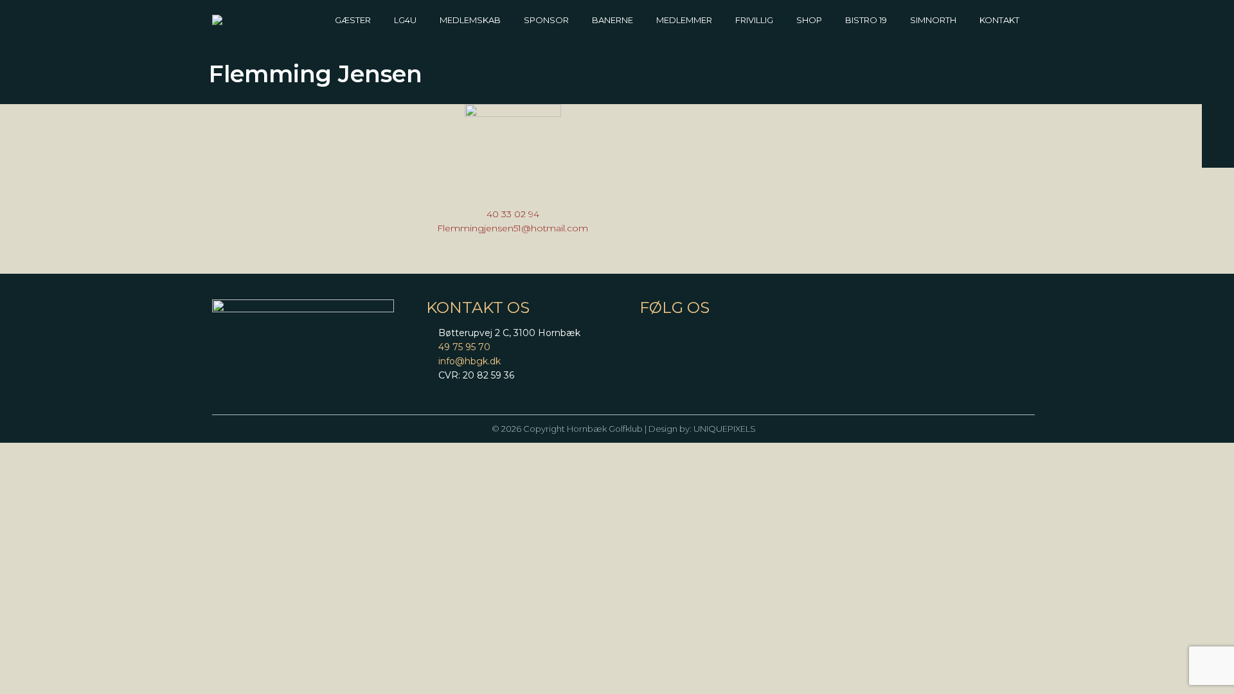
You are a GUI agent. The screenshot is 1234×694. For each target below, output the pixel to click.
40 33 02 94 (513, 214)
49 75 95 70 (464, 347)
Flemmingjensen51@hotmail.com (512, 228)
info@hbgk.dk (469, 361)
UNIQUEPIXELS (724, 428)
